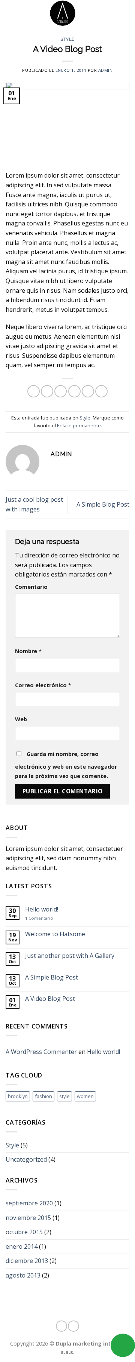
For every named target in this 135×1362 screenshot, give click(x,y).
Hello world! (41, 909)
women (85, 1096)
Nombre (28, 651)
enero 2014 (22, 1246)
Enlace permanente (79, 425)
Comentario (31, 586)
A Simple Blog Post (102, 504)
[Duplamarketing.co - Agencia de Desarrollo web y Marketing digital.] (62, 13)
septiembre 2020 (29, 1203)
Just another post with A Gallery (69, 955)
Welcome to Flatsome (55, 934)
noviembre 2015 (28, 1218)
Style (67, 39)
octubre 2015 (24, 1232)
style (64, 1096)
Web (21, 719)
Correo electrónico (43, 685)
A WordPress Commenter (41, 1052)
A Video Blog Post (50, 998)
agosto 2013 (23, 1275)
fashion (43, 1096)
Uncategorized (26, 1159)
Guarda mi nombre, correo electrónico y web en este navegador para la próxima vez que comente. (66, 765)
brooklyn (18, 1096)
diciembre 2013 (27, 1261)
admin (105, 70)
